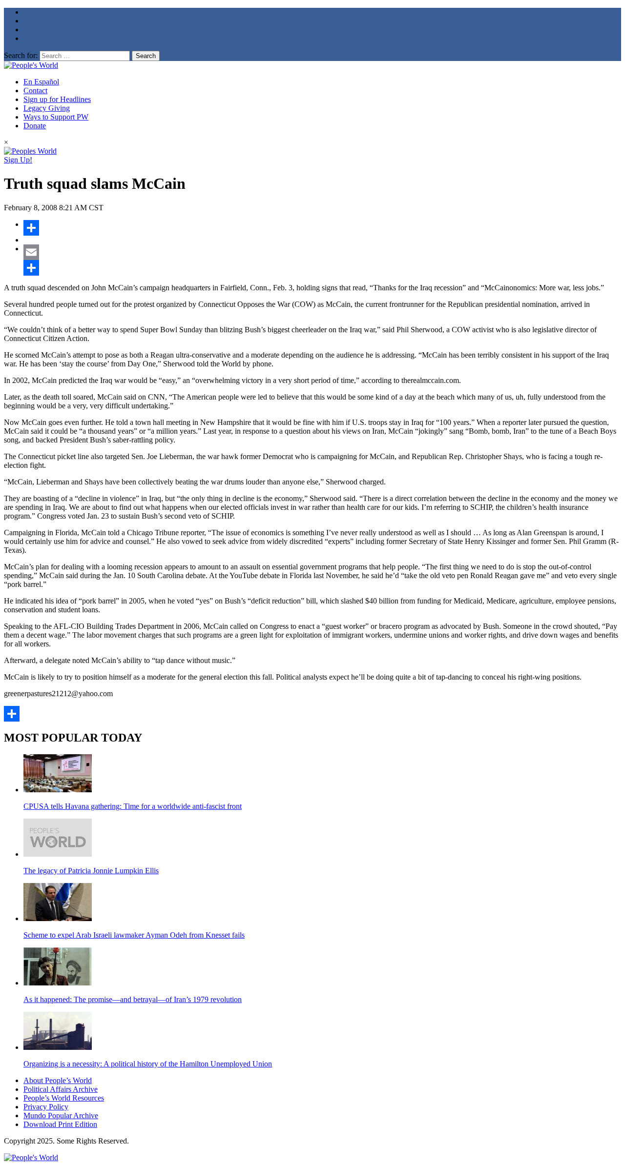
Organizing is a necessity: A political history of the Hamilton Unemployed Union (147, 1064)
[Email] (322, 252)
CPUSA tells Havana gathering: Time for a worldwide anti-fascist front (132, 806)
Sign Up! (18, 160)
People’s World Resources (63, 1098)
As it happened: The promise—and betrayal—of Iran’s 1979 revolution (132, 999)
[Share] (322, 228)
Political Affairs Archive (60, 1089)
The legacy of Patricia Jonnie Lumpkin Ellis (91, 870)
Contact (35, 90)
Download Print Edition (60, 1124)
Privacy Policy (45, 1107)
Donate (34, 125)
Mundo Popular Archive (60, 1115)
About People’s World (57, 1080)
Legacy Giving (46, 108)
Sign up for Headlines (57, 99)
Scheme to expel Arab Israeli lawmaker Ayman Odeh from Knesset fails (134, 935)
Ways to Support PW (55, 117)
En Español (41, 82)
